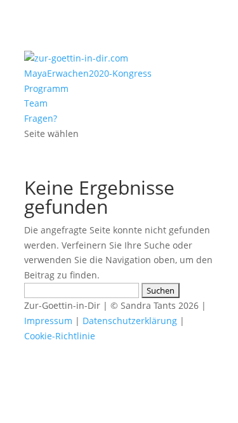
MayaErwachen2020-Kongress (88, 73)
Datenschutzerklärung (130, 321)
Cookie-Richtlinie (59, 336)
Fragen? (40, 118)
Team (36, 103)
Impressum (48, 321)
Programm (46, 88)
